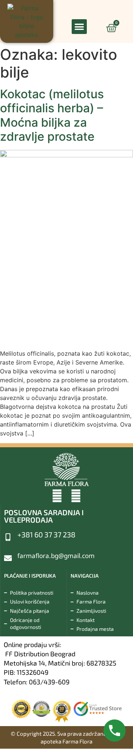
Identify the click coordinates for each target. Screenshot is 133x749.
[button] (79, 26)
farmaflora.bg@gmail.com (56, 555)
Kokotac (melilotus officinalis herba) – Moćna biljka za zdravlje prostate (52, 115)
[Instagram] (76, 495)
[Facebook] (57, 495)
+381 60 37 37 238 (46, 534)
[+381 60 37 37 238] (8, 537)
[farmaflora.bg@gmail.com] (8, 558)
